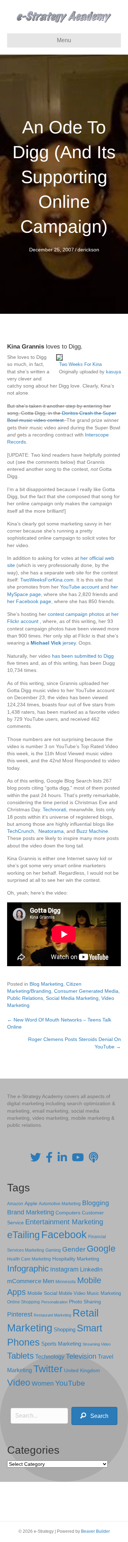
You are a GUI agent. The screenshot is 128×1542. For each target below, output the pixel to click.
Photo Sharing (85, 1301)
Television (81, 1356)
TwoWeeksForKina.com (47, 580)
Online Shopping (23, 1301)
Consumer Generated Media (86, 991)
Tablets (20, 1355)
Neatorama (51, 831)
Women (43, 1383)
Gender (73, 1249)
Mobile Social (42, 1293)
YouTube (70, 1383)
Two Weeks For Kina (80, 364)
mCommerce (24, 1281)
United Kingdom (82, 1370)
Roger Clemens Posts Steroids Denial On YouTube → (74, 1042)
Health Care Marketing (29, 1259)
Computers (67, 1212)
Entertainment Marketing (64, 1222)
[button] (94, 1416)
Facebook (64, 1234)
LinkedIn (91, 1269)
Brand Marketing (30, 1212)
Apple (31, 1203)
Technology (49, 1357)
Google (101, 1248)
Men (48, 1281)
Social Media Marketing (72, 998)
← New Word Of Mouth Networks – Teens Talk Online (59, 1023)
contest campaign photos (76, 614)
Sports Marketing (61, 1344)
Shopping (64, 1329)
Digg (75, 346)
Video (18, 1382)
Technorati (54, 809)
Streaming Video (96, 1344)
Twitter (48, 1368)
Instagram (64, 1269)
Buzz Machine (92, 831)
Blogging (95, 1203)
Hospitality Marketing (75, 1259)
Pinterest (19, 1314)
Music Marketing (104, 1293)
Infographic (28, 1268)
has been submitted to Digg (83, 656)
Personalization (54, 1302)
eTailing (23, 1234)
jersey (69, 643)
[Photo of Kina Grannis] (59, 357)
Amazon (15, 1203)
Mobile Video (72, 1293)
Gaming (53, 1250)
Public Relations (25, 998)
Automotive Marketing (60, 1203)
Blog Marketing (46, 984)
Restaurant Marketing (52, 1315)
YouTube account (79, 587)
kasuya (113, 371)
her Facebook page (29, 601)
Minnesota (65, 1281)
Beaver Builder (95, 1531)
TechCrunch (20, 831)
